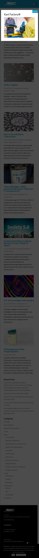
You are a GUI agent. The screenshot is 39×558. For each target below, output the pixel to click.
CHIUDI (35, 11)
